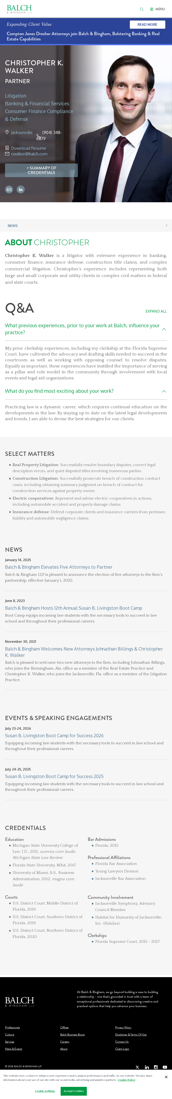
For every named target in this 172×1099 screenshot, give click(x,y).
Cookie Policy (126, 1079)
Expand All (156, 311)
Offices (64, 1028)
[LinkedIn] (147, 1067)
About (64, 1049)
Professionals (12, 1028)
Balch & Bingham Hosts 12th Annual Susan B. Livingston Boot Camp (73, 608)
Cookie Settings (45, 1091)
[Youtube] (165, 1067)
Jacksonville (22, 132)
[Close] (166, 1077)
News (13, 226)
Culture (9, 1035)
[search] (142, 9)
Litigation (15, 96)
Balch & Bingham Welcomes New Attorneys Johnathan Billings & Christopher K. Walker (84, 652)
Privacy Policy (123, 1028)
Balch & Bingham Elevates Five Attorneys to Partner (59, 567)
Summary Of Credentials (42, 170)
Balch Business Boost (72, 1035)
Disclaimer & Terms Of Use (130, 1035)
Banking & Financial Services (37, 103)
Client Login (122, 1049)
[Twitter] (138, 1067)
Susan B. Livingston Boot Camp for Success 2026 (54, 735)
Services (9, 1042)
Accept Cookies (74, 1091)
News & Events (13, 1049)
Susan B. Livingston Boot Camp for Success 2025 (54, 776)
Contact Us (122, 1042)
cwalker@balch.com (29, 153)
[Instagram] (156, 1067)
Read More (147, 24)
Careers (64, 1042)
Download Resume (28, 148)
